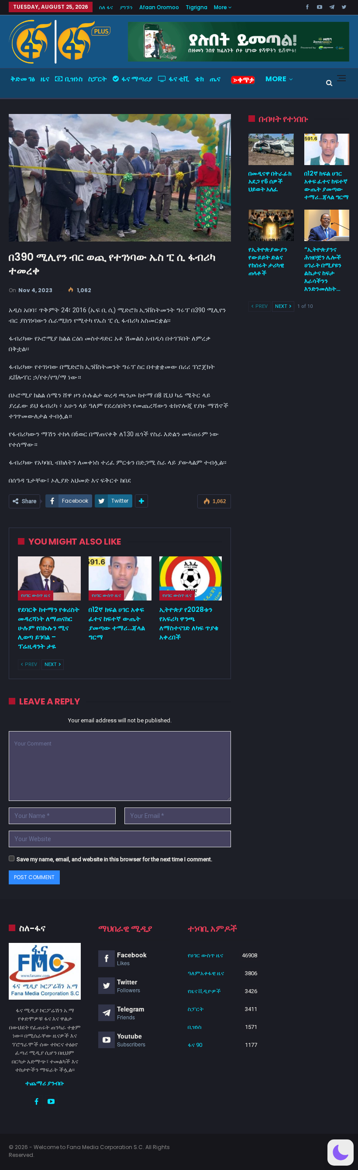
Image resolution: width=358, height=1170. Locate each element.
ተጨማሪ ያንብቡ (44, 1083)
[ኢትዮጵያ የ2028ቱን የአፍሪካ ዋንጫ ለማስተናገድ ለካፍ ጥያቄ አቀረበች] (190, 578)
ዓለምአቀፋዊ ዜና (206, 973)
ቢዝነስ (74, 79)
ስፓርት (97, 79)
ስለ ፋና (106, 7)
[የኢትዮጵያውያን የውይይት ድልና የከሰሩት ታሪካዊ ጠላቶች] (270, 225)
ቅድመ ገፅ (22, 79)
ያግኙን (126, 7)
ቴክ (199, 79)
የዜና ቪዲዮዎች (204, 991)
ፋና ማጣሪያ (136, 79)
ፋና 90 (195, 1045)
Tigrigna (196, 7)
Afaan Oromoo (159, 7)
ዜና (45, 79)
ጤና (215, 79)
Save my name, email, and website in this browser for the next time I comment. (114, 859)
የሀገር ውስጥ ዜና (35, 595)
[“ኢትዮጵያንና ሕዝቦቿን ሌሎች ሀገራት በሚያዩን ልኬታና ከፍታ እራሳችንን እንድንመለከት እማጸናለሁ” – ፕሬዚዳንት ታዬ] (326, 225)
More (221, 7)
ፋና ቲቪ (179, 79)
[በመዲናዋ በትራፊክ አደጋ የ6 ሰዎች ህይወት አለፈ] (270, 149)
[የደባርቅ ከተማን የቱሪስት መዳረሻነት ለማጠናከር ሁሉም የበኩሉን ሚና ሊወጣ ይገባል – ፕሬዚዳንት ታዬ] (49, 578)
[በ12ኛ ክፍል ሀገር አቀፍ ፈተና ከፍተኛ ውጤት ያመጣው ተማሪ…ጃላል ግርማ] (120, 578)
